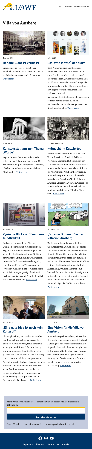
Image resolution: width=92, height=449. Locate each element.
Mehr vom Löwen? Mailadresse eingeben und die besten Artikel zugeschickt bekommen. (43, 403)
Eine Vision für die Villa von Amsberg (66, 329)
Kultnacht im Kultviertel (64, 148)
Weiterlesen (8, 78)
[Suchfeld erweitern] (60, 6)
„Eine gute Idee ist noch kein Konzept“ (23, 329)
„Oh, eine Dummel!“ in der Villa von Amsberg (65, 236)
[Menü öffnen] (81, 6)
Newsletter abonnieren (46, 417)
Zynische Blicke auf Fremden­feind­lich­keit (23, 236)
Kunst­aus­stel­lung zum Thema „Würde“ (23, 150)
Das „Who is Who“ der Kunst (66, 63)
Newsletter (68, 6)
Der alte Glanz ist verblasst (21, 63)
